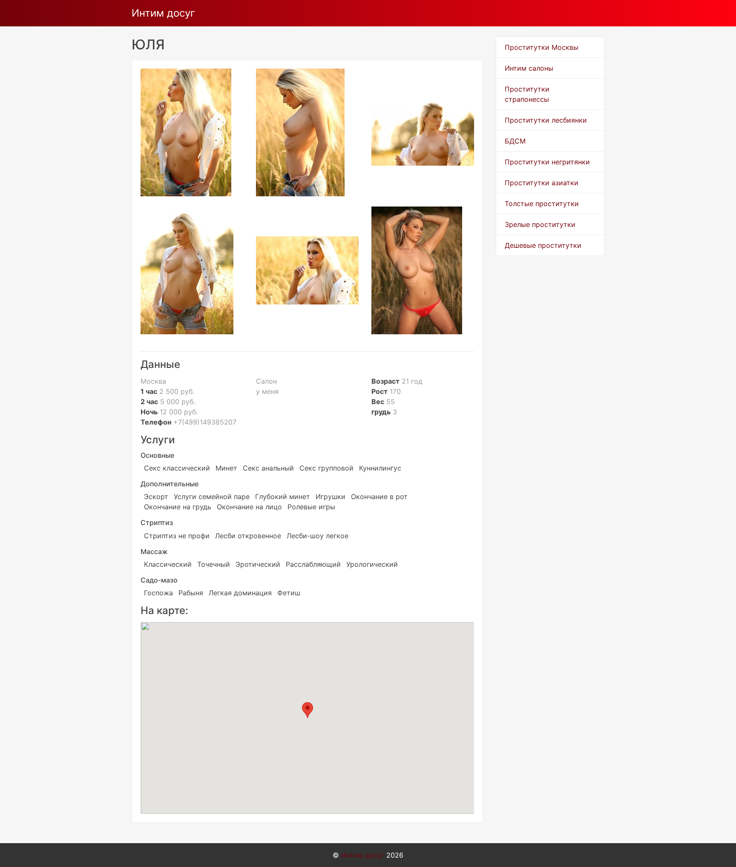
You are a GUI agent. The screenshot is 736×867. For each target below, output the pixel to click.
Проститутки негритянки (547, 162)
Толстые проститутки (542, 203)
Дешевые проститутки (543, 245)
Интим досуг (163, 13)
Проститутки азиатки (541, 182)
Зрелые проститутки (540, 224)
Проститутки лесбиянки (546, 120)
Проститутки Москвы (541, 47)
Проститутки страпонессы (527, 94)
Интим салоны (529, 68)
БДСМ (515, 141)
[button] (307, 710)
